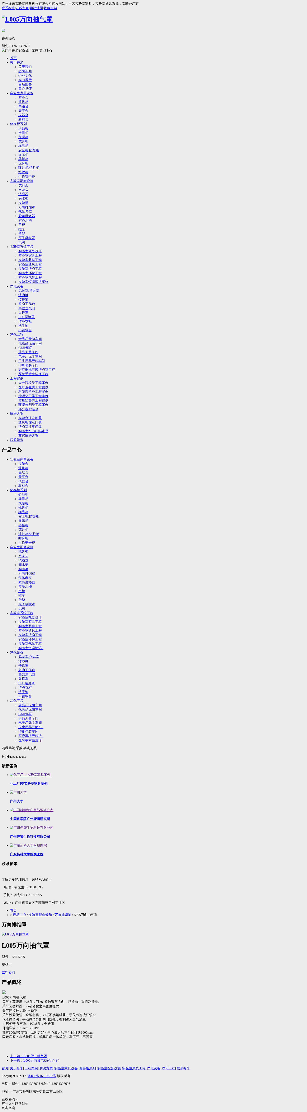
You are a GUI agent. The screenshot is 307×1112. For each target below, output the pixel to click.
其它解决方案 (28, 435)
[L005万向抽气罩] (15, 934)
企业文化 (25, 75)
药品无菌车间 (28, 352)
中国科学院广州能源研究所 (30, 819)
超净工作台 (26, 304)
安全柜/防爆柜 (28, 150)
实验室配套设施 (21, 181)
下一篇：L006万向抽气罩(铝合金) (34, 1060)
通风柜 (23, 102)
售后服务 (25, 84)
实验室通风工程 (30, 264)
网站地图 (36, 8)
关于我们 (25, 67)
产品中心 (19, 915)
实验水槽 (25, 220)
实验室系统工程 (21, 247)
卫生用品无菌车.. (30, 727)
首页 (13, 58)
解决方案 (16, 413)
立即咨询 (8, 972)
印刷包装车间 (28, 365)
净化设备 (16, 286)
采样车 (23, 312)
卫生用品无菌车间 (31, 361)
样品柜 (23, 146)
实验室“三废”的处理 (33, 431)
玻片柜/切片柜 (28, 168)
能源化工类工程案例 (33, 396)
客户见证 (25, 89)
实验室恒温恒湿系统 (33, 282)
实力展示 (25, 80)
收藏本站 (50, 8)
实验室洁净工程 (30, 268)
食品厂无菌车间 (30, 339)
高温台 (23, 106)
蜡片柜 (23, 172)
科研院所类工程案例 (33, 391)
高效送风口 (26, 308)
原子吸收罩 (26, 238)
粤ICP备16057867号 (42, 1076)
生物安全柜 (26, 176)
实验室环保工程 (30, 273)
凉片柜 (23, 163)
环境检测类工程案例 (33, 405)
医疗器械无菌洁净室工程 (36, 369)
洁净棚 (23, 295)
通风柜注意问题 (30, 422)
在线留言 (22, 8)
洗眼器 (23, 194)
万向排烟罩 (26, 207)
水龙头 (23, 189)
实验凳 (23, 203)
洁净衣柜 (25, 321)
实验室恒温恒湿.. (30, 648)
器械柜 (23, 159)
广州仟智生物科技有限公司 (30, 836)
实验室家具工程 (30, 255)
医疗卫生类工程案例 (33, 387)
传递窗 (23, 299)
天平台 (23, 110)
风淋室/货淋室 (28, 290)
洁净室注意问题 (30, 426)
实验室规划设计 (30, 251)
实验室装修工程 (30, 260)
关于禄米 (16, 62)
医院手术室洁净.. (30, 740)
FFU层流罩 (26, 317)
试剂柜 (23, 141)
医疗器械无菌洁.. (30, 736)
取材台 (23, 119)
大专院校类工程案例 (33, 383)
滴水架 (23, 198)
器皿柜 (23, 132)
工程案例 (16, 378)
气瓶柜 (23, 137)
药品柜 (23, 128)
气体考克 (25, 211)
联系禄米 (8, 8)
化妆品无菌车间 (30, 343)
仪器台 (23, 115)
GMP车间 (25, 347)
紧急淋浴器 (26, 216)
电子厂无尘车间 (30, 356)
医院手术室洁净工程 (33, 374)
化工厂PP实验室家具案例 (29, 783)
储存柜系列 (18, 124)
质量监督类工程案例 (33, 400)
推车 (21, 229)
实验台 (23, 97)
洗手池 (23, 326)
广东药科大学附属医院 (26, 854)
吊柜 (21, 225)
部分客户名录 (28, 409)
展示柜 (23, 154)
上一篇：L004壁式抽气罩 (28, 1056)
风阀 (21, 242)
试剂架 (23, 185)
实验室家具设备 (21, 93)
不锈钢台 (25, 330)
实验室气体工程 (30, 277)
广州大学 (16, 801)
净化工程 (16, 334)
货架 (21, 233)
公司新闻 (25, 71)
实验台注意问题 (30, 418)
